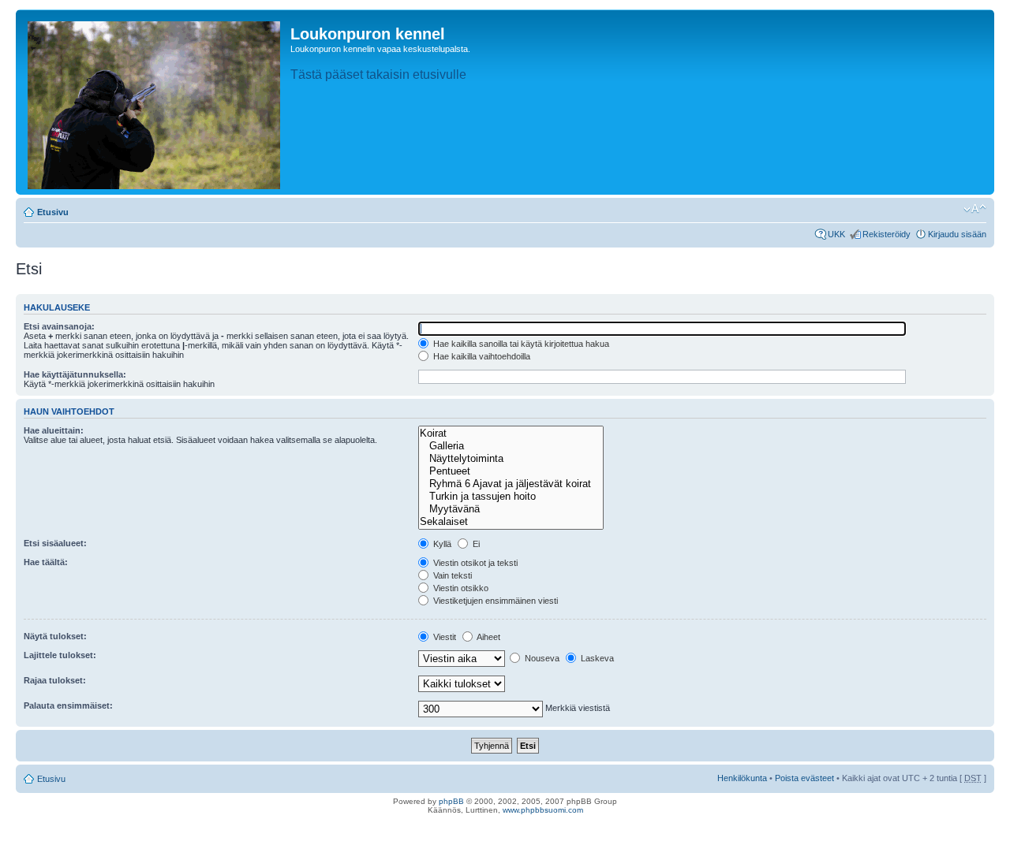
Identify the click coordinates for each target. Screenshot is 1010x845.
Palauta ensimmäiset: (68, 705)
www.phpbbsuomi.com (543, 810)
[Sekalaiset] (510, 522)
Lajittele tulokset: (60, 655)
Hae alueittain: (54, 430)
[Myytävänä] (510, 509)
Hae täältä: (46, 562)
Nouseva (540, 658)
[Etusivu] (155, 102)
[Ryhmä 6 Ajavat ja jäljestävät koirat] (510, 484)
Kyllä (441, 544)
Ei (475, 544)
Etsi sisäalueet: (55, 543)
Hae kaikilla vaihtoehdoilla (480, 356)
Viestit (443, 637)
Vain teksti (451, 575)
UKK (836, 234)
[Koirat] (510, 433)
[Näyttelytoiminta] (510, 458)
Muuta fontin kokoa (974, 209)
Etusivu (53, 212)
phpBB (451, 801)
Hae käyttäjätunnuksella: (75, 374)
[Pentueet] (510, 471)
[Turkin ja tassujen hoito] (510, 496)
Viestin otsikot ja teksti (474, 563)
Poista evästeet (804, 778)
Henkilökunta (742, 778)
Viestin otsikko (459, 588)
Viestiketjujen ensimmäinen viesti (494, 600)
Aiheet (487, 637)
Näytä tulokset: (55, 636)
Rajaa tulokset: (55, 680)
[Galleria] (510, 446)
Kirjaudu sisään (957, 234)
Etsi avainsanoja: (59, 326)
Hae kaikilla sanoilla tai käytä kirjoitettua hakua (520, 343)
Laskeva (596, 658)
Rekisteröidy (886, 234)
